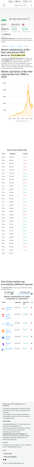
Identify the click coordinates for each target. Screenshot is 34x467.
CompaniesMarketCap (25, 294)
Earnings (20, 46)
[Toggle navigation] (3, 5)
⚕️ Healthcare (6, 34)
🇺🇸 (17, 1)
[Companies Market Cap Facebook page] (3, 460)
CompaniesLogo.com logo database (14, 434)
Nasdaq (9, 294)
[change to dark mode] (31, 1)
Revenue (12, 46)
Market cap (5, 46)
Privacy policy (8, 453)
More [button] (26, 46)
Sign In (11, 1)
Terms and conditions (10, 456)
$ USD (25, 1)
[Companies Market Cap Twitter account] (5, 460)
